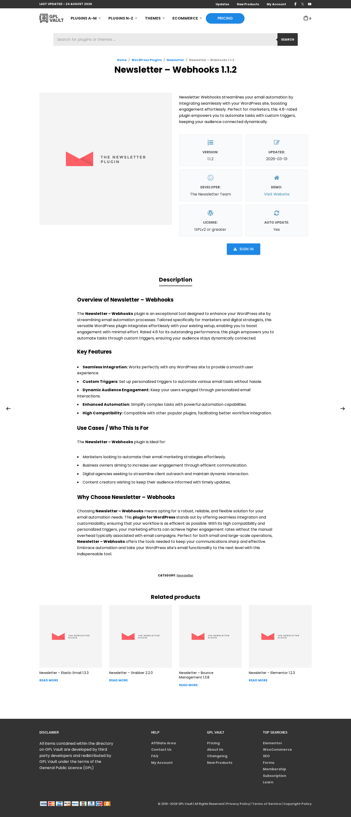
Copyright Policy (297, 804)
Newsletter (175, 60)
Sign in (246, 249)
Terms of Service (266, 804)
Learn (268, 782)
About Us (215, 749)
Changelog (217, 756)
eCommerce (185, 18)
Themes (153, 18)
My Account (276, 4)
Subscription (274, 775)
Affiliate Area (163, 743)
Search (287, 39)
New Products (248, 4)
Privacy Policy (238, 804)
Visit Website (276, 194)
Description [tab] (175, 279)
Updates (222, 4)
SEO (266, 756)
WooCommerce (277, 749)
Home (122, 60)
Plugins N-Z (120, 18)
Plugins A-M (84, 18)
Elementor (272, 743)
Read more (48, 680)
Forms (268, 762)
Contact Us (161, 749)
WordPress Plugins (147, 60)
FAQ (154, 756)
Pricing (225, 18)
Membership (274, 769)
